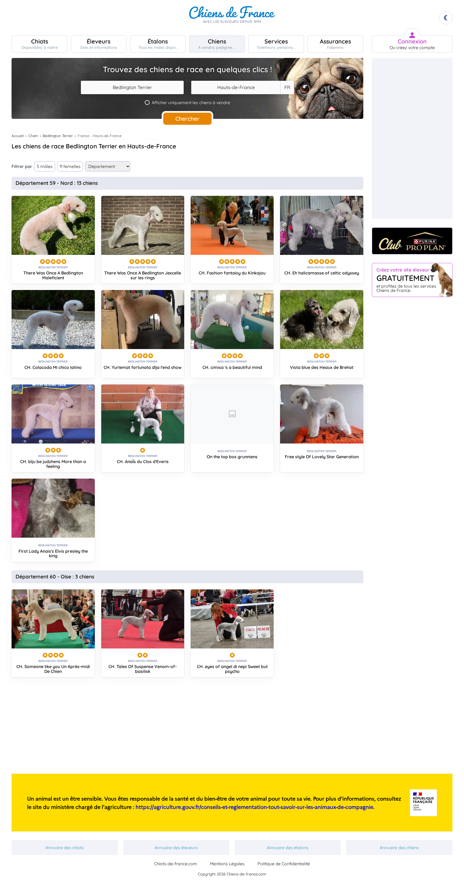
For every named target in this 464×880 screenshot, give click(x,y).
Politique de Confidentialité (284, 863)
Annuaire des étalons (288, 847)
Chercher (187, 118)
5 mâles (45, 166)
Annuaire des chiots (64, 847)
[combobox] (132, 87)
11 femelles (70, 166)
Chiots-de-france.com (175, 863)
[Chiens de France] (232, 17)
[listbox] (287, 87)
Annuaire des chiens (399, 847)
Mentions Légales (227, 863)
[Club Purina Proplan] (412, 241)
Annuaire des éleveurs (176, 847)
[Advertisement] (187, 727)
